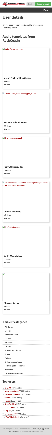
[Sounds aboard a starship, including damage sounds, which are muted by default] (26, 195)
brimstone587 (11, 414)
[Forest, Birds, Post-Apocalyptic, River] (26, 106)
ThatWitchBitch (12, 417)
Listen (8, 72)
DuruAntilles (10, 404)
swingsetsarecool (12, 394)
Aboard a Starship (12, 211)
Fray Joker (9, 407)
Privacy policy (8, 429)
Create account (43, 4)
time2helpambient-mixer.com (31, 431)
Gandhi (8, 398)
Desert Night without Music (17, 78)
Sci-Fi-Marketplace (13, 256)
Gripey (7, 411)
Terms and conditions (23, 429)
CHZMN (8, 388)
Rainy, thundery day (13, 167)
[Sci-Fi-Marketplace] (26, 240)
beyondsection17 (12, 391)
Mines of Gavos (11, 303)
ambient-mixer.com (15, 4)
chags (7, 401)
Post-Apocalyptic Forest (15, 122)
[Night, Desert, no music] (26, 62)
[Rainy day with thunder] (26, 151)
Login (30, 4)
